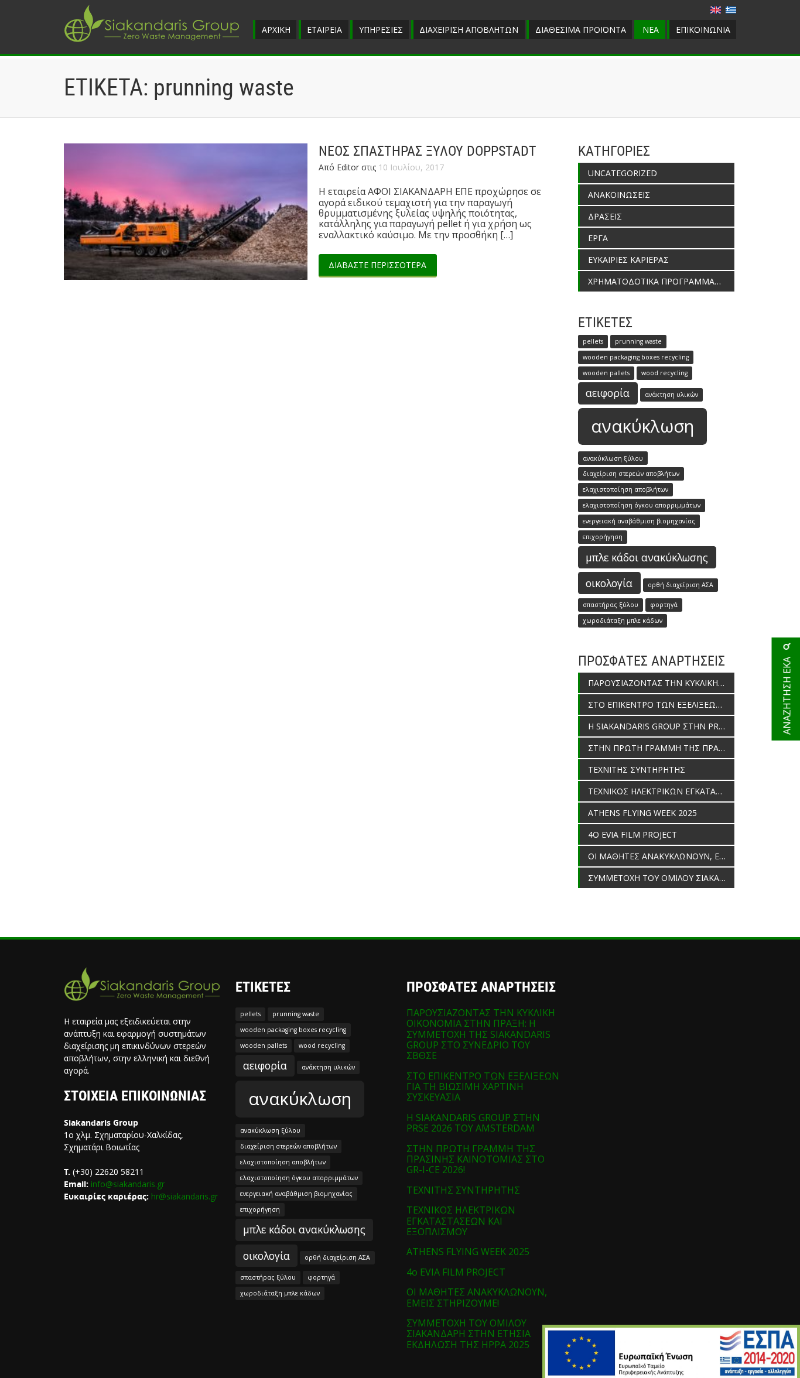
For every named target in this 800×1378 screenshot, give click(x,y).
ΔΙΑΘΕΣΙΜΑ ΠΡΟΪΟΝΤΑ (580, 29)
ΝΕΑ (650, 29)
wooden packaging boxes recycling (636, 357)
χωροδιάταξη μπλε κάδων (622, 620)
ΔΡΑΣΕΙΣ (605, 216)
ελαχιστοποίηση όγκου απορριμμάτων (641, 505)
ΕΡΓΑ (598, 238)
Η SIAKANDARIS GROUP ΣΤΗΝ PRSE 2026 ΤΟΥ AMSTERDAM (661, 726)
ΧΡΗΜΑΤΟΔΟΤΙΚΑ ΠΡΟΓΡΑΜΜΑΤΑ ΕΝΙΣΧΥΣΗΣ (661, 281)
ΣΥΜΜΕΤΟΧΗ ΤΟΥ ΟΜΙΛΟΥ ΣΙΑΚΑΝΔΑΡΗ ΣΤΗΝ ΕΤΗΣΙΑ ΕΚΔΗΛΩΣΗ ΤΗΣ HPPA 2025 (661, 877)
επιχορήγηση (603, 537)
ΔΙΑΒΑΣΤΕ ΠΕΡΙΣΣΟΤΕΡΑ (377, 264)
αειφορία (608, 393)
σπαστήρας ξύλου (610, 605)
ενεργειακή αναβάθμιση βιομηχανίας (639, 521)
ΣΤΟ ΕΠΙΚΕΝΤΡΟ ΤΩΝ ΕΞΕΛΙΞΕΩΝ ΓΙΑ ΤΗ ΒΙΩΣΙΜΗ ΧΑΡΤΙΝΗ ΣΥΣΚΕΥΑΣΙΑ (661, 704)
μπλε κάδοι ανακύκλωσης (647, 557)
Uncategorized (622, 173)
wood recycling (664, 373)
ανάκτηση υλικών (671, 394)
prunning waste (638, 341)
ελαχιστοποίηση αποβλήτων (625, 489)
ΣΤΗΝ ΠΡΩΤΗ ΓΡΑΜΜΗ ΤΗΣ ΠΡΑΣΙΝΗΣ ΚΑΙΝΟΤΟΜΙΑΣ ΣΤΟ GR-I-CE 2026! (661, 747)
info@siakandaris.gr (128, 1184)
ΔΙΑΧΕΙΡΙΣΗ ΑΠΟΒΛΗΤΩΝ (468, 29)
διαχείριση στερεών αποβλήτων (631, 473)
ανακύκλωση (642, 426)
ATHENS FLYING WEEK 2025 (642, 812)
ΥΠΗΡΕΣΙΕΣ (381, 29)
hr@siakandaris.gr (184, 1196)
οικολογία (609, 583)
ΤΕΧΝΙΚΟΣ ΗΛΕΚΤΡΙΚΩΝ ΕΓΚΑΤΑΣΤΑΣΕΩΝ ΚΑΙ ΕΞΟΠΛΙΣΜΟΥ (661, 791)
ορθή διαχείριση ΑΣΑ (680, 585)
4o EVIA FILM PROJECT (632, 834)
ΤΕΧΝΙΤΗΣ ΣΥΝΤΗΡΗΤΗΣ (636, 769)
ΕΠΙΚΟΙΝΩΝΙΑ (703, 29)
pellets (593, 341)
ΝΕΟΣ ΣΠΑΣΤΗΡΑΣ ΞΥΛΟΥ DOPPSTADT (427, 151)
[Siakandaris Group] (152, 43)
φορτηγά (664, 605)
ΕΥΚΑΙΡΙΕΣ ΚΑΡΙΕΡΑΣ (628, 259)
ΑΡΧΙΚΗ (276, 29)
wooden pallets (606, 373)
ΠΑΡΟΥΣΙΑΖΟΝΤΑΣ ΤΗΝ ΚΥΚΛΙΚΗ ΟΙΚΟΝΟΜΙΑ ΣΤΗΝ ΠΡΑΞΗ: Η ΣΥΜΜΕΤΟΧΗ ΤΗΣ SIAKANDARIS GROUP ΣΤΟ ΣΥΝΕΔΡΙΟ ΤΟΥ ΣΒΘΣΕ (661, 682)
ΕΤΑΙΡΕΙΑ (324, 29)
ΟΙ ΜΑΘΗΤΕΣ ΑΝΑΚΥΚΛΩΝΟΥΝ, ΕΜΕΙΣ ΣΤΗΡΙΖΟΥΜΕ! (661, 856)
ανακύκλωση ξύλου (613, 458)
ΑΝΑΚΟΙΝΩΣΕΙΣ (619, 194)
